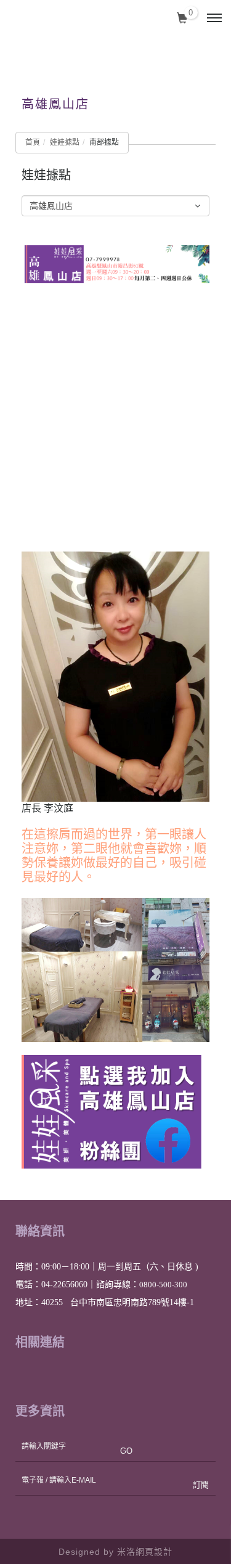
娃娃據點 (64, 142)
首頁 (32, 142)
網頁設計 (154, 1551)
